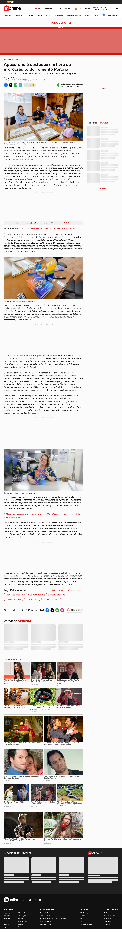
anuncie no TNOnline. (63, 223)
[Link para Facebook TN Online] (25, 900)
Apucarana (7, 15)
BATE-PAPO (104, 2)
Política (47, 15)
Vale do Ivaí (29, 15)
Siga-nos (28, 85)
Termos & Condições (86, 924)
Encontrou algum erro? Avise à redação (67, 590)
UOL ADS (61, 2)
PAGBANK (40, 2)
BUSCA (94, 2)
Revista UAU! (58, 15)
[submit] (113, 8)
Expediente (83, 918)
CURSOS (47, 2)
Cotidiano (7, 924)
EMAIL (114, 2)
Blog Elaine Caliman (46, 921)
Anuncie (82, 916)
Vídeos (87, 15)
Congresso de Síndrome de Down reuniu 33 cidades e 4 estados (47, 228)
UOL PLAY (54, 2)
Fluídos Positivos (45, 916)
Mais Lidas (7, 913)
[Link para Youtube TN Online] (40, 900)
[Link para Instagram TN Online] (35, 900)
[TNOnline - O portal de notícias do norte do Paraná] (12, 8)
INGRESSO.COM (23, 2)
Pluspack (107, 924)
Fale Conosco (84, 913)
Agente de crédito (14, 595)
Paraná (39, 15)
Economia (21, 927)
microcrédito (32, 599)
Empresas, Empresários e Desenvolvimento (54, 918)
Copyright (83, 921)
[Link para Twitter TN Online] (30, 900)
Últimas (95, 15)
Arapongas (18, 15)
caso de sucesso (35, 595)
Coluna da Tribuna (46, 913)
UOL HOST (32, 2)
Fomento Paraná (13, 599)
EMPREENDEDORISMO (56, 595)
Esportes (7, 927)
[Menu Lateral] (117, 8)
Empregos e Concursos (73, 15)
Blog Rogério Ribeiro (46, 924)
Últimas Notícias (23, 913)
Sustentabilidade (51, 599)
